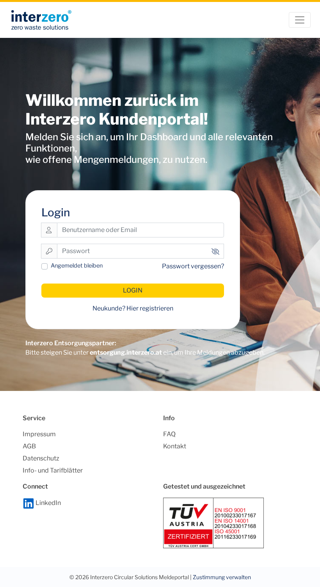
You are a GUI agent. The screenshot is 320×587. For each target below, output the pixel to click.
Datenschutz (41, 458)
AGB (29, 446)
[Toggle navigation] (300, 20)
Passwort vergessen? (193, 266)
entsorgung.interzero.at (126, 352)
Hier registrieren (149, 308)
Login (132, 290)
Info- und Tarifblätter (53, 470)
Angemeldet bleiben (77, 265)
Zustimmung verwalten (222, 577)
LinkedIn (47, 503)
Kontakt (174, 446)
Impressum (39, 434)
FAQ (169, 434)
